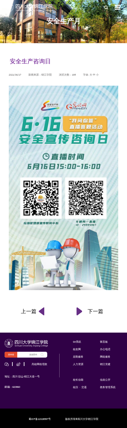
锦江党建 (105, 364)
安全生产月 (64, 21)
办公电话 (105, 349)
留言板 (104, 341)
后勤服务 (78, 356)
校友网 (77, 349)
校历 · (77, 387)
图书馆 (11, 354)
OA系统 (77, 341)
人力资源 (78, 364)
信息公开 (105, 379)
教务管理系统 (108, 387)
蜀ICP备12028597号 (40, 419)
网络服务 (105, 356)
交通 (84, 387)
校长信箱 (78, 379)
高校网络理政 (39, 364)
